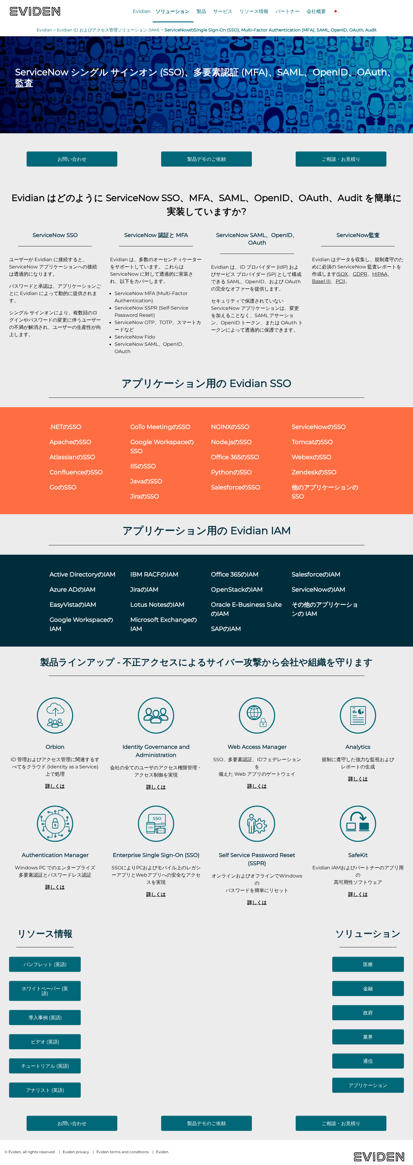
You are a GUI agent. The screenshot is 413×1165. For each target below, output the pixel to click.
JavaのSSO (146, 481)
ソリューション (173, 11)
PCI (340, 281)
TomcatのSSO (312, 442)
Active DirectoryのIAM (82, 574)
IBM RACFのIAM (154, 574)
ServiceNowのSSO (319, 426)
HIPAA (379, 274)
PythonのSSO (231, 472)
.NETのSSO (65, 426)
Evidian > (47, 30)
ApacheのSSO (70, 442)
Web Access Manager (257, 746)
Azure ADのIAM (73, 589)
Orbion (55, 746)
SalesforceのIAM (316, 574)
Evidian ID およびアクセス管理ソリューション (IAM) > (110, 30)
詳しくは (55, 786)
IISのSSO (143, 466)
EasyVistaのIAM (73, 604)
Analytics (358, 746)
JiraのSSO (144, 496)
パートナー (287, 11)
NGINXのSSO (230, 426)
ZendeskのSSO (314, 472)
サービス (223, 11)
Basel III (321, 281)
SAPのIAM (226, 628)
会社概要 (316, 11)
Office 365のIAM (235, 574)
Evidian (142, 11)
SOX (343, 274)
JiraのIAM (144, 589)
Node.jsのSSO (231, 442)
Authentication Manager (55, 855)
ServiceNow (132, 197)
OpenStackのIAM (237, 589)
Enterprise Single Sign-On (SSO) (156, 855)
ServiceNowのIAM (318, 589)
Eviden (162, 1152)
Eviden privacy (76, 1152)
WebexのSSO (311, 457)
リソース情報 (253, 11)
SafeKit (358, 855)
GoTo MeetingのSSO (160, 426)
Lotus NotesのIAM (157, 604)
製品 (201, 11)
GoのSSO (63, 487)
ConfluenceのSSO (76, 472)
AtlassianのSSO (72, 457)
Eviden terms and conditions (122, 1152)
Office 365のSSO (235, 457)
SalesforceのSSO (235, 487)
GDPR (360, 274)
